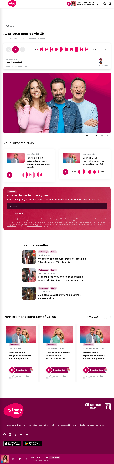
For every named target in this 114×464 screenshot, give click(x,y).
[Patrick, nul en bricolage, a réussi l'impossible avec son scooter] (16, 158)
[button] (13, 459)
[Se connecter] (110, 4)
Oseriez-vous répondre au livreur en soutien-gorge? (93, 161)
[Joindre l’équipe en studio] (98, 4)
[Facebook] (4, 434)
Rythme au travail (86, 5)
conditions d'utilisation (34, 226)
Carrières (100, 425)
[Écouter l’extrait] (15, 49)
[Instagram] (10, 434)
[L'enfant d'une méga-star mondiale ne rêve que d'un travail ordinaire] (21, 334)
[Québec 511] (108, 409)
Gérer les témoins (51, 425)
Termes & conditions (12, 425)
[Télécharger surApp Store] (12, 444)
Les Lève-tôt (14, 62)
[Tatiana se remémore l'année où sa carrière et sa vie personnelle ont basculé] (58, 334)
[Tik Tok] (16, 434)
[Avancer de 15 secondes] (22, 49)
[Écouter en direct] (69, 4)
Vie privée (26, 425)
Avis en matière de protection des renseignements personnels (47, 222)
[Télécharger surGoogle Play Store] (32, 444)
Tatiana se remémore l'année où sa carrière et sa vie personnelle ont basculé (58, 355)
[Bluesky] (21, 434)
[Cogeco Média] (93, 408)
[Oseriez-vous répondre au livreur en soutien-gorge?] (71, 158)
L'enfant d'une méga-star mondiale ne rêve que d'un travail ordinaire (20, 355)
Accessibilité (66, 425)
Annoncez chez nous (12, 428)
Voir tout (93, 317)
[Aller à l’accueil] (12, 6)
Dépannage (37, 425)
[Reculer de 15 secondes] (8, 49)
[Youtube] (27, 434)
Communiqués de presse (83, 425)
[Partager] (105, 49)
